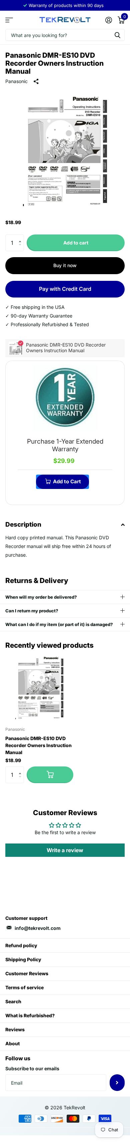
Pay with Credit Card (65, 288)
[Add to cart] (50, 774)
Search (13, 1001)
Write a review (65, 850)
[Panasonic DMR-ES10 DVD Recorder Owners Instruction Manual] (39, 687)
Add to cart (75, 242)
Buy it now (65, 265)
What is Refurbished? (30, 1015)
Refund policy (21, 945)
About (12, 1043)
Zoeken (117, 35)
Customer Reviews (26, 973)
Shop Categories (9, 20)
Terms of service (24, 987)
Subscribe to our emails (32, 1068)
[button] (21, 237)
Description (23, 524)
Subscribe (117, 1082)
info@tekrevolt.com (38, 928)
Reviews (15, 1029)
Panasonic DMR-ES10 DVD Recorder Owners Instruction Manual (38, 745)
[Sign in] (108, 20)
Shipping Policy (23, 959)
